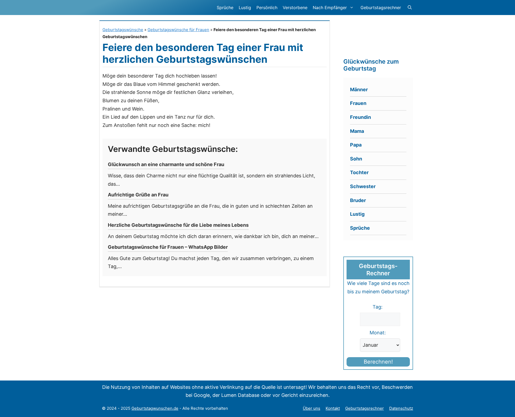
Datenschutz (401, 408)
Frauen (358, 103)
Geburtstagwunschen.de (154, 408)
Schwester (363, 186)
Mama (357, 131)
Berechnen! (378, 362)
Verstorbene (295, 7)
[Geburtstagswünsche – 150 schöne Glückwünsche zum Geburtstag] (143, 7)
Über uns (311, 408)
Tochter (359, 172)
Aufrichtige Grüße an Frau (138, 194)
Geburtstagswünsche (122, 29)
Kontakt (333, 408)
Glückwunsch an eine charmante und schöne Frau (166, 164)
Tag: (377, 307)
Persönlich (266, 7)
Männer (359, 89)
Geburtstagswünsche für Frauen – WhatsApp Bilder (168, 247)
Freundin (360, 117)
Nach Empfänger (330, 7)
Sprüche (225, 7)
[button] (410, 7)
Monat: (378, 332)
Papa (356, 145)
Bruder (358, 200)
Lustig (245, 7)
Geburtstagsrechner (380, 7)
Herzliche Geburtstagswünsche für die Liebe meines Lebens (178, 225)
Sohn (356, 159)
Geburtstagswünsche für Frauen (178, 29)
